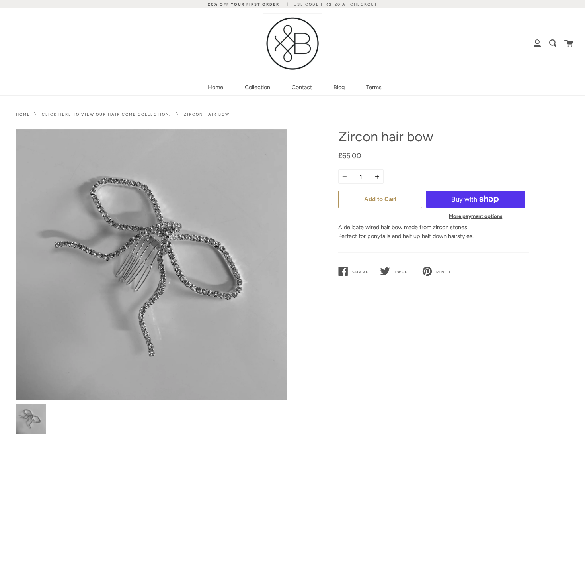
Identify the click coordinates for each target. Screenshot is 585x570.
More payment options (475, 216)
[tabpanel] (151, 264)
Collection (257, 87)
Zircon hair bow (207, 114)
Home (215, 87)
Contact (302, 87)
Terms (374, 87)
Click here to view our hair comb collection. (106, 114)
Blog (339, 87)
